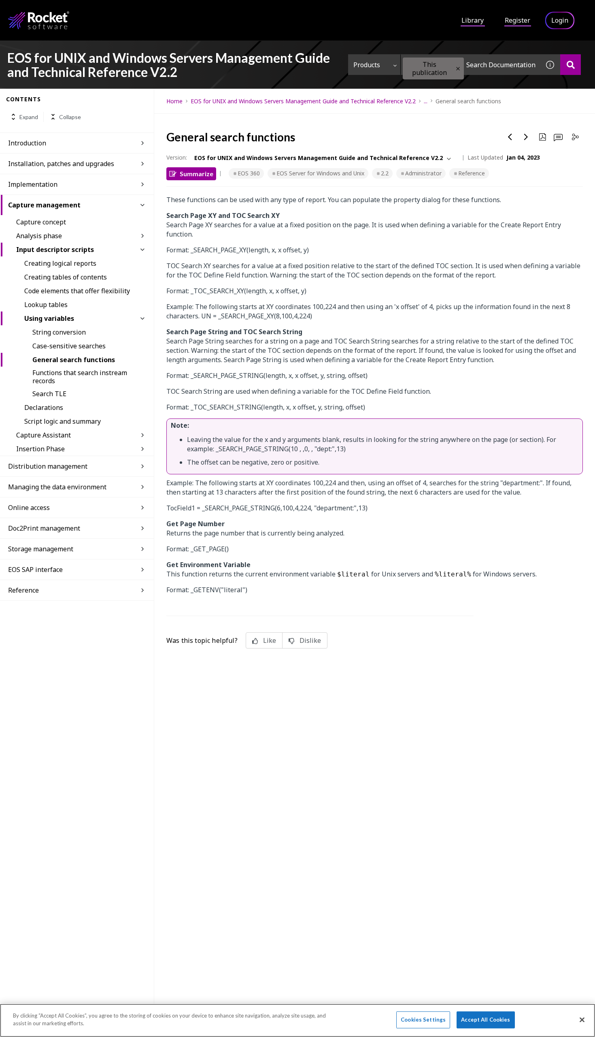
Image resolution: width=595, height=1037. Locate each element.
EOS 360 (249, 173)
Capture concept (41, 222)
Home (174, 101)
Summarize (196, 173)
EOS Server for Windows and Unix (320, 173)
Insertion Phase (40, 448)
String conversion (59, 332)
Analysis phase (39, 235)
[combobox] (470, 64)
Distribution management (47, 466)
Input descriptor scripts (55, 249)
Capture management (44, 205)
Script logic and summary (62, 421)
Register (517, 20)
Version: (176, 157)
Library (472, 20)
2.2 (385, 173)
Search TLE (49, 393)
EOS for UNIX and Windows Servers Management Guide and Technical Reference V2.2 (303, 101)
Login (559, 20)
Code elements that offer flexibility (77, 290)
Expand (28, 116)
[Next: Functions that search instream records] (526, 137)
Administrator (423, 173)
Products (366, 64)
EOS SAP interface (35, 569)
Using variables (49, 318)
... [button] (425, 101)
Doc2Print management (44, 528)
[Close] (582, 1019)
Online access (29, 507)
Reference (471, 173)
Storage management (40, 548)
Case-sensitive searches (69, 345)
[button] (458, 69)
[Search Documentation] (570, 64)
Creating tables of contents (65, 277)
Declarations (43, 407)
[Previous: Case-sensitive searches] (510, 137)
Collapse (70, 116)
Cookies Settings (423, 1019)
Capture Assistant (43, 435)
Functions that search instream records (79, 377)
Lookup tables (46, 304)
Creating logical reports (60, 263)
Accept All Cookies (485, 1019)
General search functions (73, 359)
